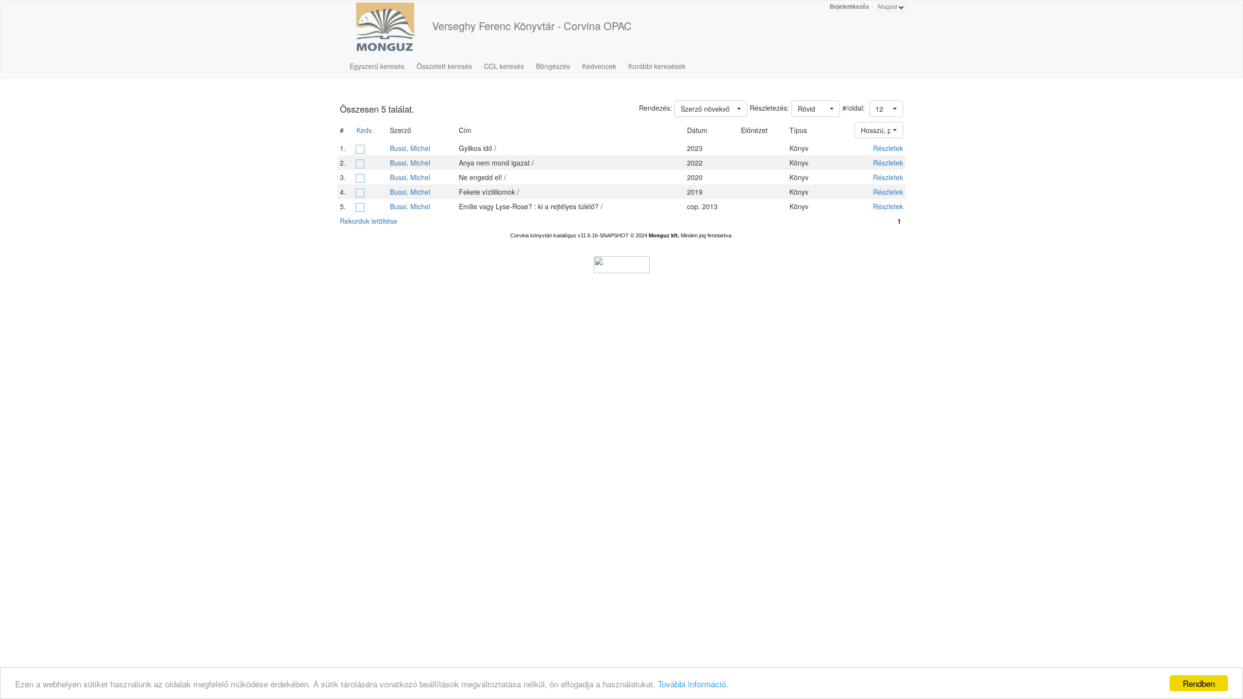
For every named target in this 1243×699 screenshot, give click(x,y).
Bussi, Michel (410, 148)
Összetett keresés (444, 66)
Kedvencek (599, 66)
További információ (692, 684)
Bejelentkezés (849, 6)
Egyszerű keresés (377, 66)
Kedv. (364, 130)
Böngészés (553, 66)
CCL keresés (504, 66)
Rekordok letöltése (368, 221)
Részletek (888, 148)
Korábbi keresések (657, 66)
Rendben (1199, 683)
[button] (886, 108)
